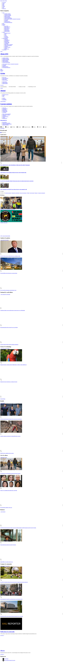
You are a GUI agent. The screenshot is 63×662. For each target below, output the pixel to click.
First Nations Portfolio (12, 86)
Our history (6, 20)
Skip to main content (3, 0)
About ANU (4, 54)
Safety (3, 4)
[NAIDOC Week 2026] (11, 221)
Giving (3, 25)
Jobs (3, 7)
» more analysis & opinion (4, 240)
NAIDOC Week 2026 (3, 222)
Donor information (7, 26)
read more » (2, 635)
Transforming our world (32, 86)
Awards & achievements (8, 18)
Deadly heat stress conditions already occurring (7, 453)
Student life (6, 39)
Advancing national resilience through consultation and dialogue (9, 344)
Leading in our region (22, 86)
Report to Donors (7, 28)
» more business (2, 511)
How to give (4, 77)
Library (3, 6)
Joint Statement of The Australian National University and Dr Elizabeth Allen (13, 172)
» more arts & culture (3, 457)
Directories (4, 8)
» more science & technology (4, 348)
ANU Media (6, 658)
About (3, 12)
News (5, 34)
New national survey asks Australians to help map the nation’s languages (15, 165)
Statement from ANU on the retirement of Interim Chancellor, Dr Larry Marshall (11, 616)
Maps (3, 5)
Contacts (3, 117)
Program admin (6, 41)
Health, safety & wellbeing (8, 44)
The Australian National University (9, 660)
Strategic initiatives (7, 21)
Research (3, 24)
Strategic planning (7, 16)
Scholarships (4, 109)
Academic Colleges (7, 13)
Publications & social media (7, 631)
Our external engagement (8, 22)
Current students (6, 104)
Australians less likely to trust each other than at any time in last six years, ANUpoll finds (12, 310)
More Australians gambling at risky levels (6, 507)
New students (4, 122)
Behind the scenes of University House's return (7, 209)
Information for (4, 118)
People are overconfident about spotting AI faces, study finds (8, 490)
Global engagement (7, 17)
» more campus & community (5, 566)
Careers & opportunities (8, 45)
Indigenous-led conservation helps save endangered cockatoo (8, 381)
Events (3, 3)
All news (2, 650)
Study (3, 23)
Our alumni (6, 36)
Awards (5, 35)
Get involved (6, 37)
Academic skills (6, 42)
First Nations (4, 49)
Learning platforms (7, 47)
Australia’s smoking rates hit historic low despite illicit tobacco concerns (10, 436)
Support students (6, 30)
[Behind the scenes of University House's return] (11, 208)
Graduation (6, 46)
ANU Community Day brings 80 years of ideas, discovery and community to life (13, 189)
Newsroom (4, 2)
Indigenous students (5, 124)
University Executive (7, 14)
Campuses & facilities (7, 15)
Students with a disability (6, 123)
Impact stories (6, 27)
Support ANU (6, 29)
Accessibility (6, 43)
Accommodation (6, 40)
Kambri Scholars (7, 31)
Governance (6, 19)
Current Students (5, 38)
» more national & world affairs (5, 294)
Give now (1, 85)
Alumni (3, 32)
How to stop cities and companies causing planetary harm (8, 290)
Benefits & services (5, 94)
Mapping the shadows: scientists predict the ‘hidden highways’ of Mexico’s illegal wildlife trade (13, 364)
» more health (2, 403)
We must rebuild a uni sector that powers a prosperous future (8, 273)
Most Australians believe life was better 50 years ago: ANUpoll (9, 327)
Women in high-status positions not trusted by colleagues (8, 544)
